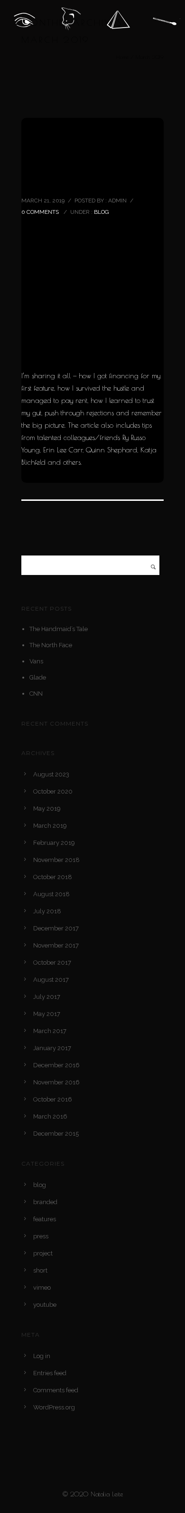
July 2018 (47, 911)
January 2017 (52, 1048)
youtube (44, 1304)
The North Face (50, 645)
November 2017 (56, 945)
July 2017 (46, 996)
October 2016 (52, 1099)
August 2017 (51, 979)
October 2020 (53, 791)
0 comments (40, 212)
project (43, 1253)
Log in (41, 1356)
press (40, 1236)
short (40, 1270)
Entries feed (49, 1373)
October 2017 (52, 962)
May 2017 (46, 1013)
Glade (37, 677)
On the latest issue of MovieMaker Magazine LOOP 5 (89, 160)
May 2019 (47, 808)
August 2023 (51, 774)
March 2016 (50, 1116)
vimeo (42, 1287)
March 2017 (49, 1030)
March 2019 (50, 825)
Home (122, 57)
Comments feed (55, 1390)
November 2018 (56, 859)
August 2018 (51, 894)
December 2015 (56, 1133)
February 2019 (54, 842)
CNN (36, 693)
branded (45, 1202)
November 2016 (56, 1082)
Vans (36, 661)
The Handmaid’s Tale (58, 628)
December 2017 (56, 928)
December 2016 (56, 1065)
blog (101, 212)
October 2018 (52, 877)
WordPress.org (54, 1407)
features (44, 1219)
